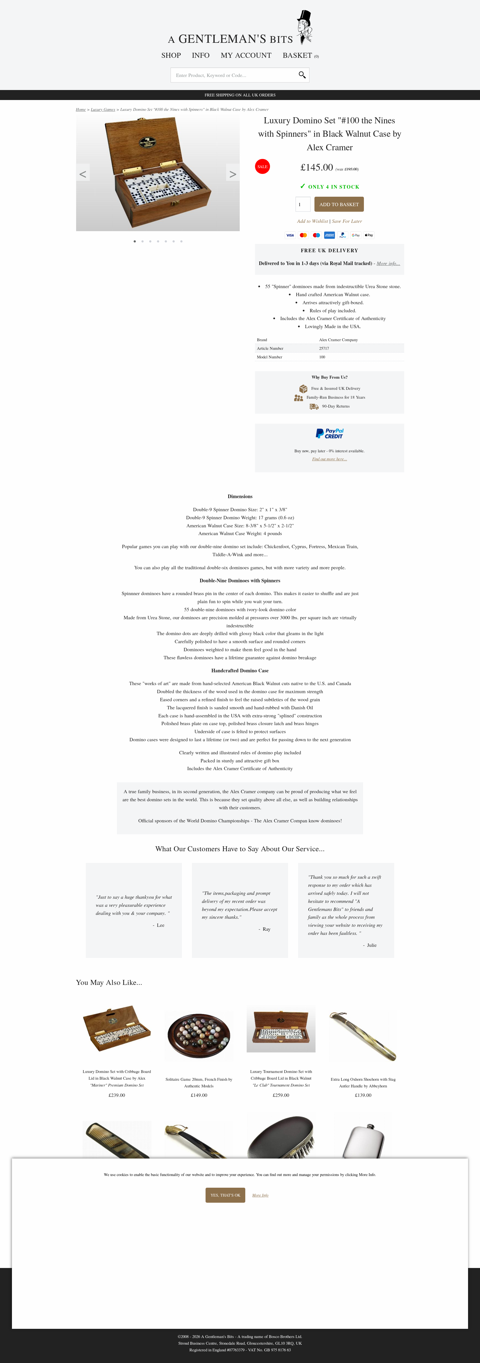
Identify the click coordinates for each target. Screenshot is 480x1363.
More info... (388, 263)
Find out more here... (329, 458)
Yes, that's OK (225, 1195)
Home (81, 109)
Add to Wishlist (312, 221)
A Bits (232, 37)
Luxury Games (103, 109)
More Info (260, 1195)
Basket (301, 55)
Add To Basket (339, 204)
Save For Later (347, 221)
